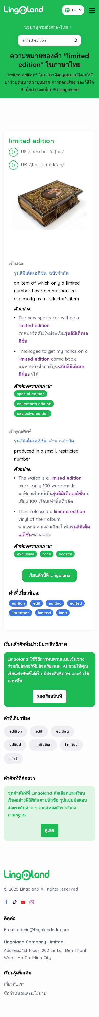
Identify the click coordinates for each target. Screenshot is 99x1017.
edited (15, 744)
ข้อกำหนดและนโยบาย (25, 993)
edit (39, 731)
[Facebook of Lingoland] (6, 902)
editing (62, 731)
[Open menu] (92, 10)
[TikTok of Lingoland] (14, 902)
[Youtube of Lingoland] (23, 902)
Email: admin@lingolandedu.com (36, 929)
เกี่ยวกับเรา (14, 984)
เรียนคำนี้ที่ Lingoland (50, 575)
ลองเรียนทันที (49, 696)
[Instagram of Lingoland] (31, 902)
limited (71, 744)
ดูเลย (49, 830)
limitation (43, 744)
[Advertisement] (49, 114)
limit (13, 758)
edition (15, 731)
